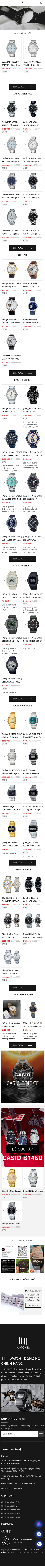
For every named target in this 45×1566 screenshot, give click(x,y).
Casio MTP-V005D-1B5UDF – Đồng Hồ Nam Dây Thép (31, 196)
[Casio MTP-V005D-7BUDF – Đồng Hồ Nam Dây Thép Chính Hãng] (11, 217)
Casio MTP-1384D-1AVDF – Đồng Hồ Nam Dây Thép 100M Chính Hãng (32, 232)
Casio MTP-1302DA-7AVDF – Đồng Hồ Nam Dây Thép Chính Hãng (33, 64)
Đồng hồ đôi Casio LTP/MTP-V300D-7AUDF (10, 972)
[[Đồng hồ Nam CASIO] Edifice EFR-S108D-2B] (11, 482)
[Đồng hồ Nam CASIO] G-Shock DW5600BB (33, 596)
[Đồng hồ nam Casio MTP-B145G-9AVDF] (12, 1178)
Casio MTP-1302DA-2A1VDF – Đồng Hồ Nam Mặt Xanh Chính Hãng (12, 196)
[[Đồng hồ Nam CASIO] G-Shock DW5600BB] (33, 580)
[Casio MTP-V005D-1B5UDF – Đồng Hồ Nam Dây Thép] (33, 181)
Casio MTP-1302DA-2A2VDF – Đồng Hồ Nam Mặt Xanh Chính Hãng (11, 64)
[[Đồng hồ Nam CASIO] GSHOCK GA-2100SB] (11, 665)
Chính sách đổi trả (9, 1506)
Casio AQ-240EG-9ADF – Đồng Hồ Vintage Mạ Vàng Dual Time (12, 736)
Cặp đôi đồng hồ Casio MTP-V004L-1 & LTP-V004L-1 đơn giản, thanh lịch (32, 900)
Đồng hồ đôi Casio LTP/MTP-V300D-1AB (32, 935)
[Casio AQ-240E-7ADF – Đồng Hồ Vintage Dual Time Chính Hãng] (11, 757)
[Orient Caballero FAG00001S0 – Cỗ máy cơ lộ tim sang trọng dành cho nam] (33, 270)
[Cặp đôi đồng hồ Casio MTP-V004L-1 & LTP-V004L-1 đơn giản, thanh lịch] (33, 884)
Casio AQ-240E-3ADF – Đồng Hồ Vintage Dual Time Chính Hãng (33, 736)
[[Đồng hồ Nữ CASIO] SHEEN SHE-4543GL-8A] (33, 1009)
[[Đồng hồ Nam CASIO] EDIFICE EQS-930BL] (11, 439)
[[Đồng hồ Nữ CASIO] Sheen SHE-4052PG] (11, 1009)
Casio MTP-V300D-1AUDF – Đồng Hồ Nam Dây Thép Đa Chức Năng (10, 124)
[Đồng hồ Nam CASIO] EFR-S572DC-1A (33, 497)
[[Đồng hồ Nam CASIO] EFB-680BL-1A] (33, 523)
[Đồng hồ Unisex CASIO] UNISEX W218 (11, 596)
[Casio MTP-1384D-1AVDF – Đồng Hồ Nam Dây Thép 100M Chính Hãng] (33, 217)
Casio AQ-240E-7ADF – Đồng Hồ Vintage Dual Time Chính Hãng (12, 772)
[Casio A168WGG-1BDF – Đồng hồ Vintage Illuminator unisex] (33, 793)
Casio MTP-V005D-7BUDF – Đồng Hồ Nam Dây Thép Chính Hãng (11, 232)
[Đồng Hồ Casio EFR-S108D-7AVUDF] (11, 395)
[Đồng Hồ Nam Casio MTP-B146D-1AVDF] (12, 1211)
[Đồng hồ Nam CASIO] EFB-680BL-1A (33, 538)
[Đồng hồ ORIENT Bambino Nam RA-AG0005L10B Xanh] (33, 306)
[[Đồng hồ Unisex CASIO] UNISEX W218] (11, 580)
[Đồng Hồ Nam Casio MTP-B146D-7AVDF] (33, 1178)
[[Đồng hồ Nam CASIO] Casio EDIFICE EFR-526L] (33, 395)
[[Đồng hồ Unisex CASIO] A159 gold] (11, 829)
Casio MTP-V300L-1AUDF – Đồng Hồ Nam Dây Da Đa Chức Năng (33, 124)
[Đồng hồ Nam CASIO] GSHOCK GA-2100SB (12, 680)
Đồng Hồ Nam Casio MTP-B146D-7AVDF (32, 1191)
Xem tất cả (18, 87)
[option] (11, 1200)
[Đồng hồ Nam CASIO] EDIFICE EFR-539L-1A (33, 454)
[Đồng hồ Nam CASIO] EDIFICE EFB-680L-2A (12, 538)
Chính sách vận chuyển (11, 1517)
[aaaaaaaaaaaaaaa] (22, 17)
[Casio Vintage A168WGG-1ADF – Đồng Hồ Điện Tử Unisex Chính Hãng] (33, 757)
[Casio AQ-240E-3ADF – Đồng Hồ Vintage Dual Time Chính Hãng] (33, 720)
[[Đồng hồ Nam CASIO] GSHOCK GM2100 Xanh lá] (11, 624)
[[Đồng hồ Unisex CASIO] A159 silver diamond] (33, 829)
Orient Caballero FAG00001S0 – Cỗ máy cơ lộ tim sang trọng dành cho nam (33, 285)
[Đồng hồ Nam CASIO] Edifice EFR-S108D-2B (12, 497)
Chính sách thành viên (10, 1509)
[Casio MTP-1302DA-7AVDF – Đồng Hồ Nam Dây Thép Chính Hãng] (33, 48)
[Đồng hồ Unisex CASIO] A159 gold (10, 844)
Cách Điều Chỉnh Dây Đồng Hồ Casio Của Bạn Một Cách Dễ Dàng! (33, 1297)
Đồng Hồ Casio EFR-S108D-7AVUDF (10, 410)
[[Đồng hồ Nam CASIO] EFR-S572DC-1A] (33, 482)
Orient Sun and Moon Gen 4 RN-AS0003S (12, 357)
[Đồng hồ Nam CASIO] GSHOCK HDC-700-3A (33, 639)
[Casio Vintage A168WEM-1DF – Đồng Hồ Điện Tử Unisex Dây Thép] (11, 793)
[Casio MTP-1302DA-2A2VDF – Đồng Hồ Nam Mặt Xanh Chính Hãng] (12, 48)
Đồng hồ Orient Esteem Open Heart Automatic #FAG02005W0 (11, 321)
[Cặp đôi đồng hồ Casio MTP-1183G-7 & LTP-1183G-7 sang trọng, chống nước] (11, 884)
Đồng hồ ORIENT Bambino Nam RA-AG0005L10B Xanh (31, 321)
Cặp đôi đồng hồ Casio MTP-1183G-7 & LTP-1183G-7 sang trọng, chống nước (11, 900)
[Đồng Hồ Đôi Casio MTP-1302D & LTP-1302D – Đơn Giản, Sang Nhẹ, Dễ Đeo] (11, 921)
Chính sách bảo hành (10, 1502)
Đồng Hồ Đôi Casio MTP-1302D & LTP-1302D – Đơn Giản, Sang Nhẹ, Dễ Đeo (10, 936)
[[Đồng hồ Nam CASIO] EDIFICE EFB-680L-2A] (11, 523)
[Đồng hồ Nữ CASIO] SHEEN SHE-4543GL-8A (32, 1025)
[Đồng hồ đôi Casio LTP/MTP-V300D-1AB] (33, 921)
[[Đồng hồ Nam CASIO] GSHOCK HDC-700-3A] (33, 624)
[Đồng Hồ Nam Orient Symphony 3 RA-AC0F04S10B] (11, 270)
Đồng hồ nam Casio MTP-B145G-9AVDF (11, 1191)
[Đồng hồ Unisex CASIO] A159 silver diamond (31, 844)
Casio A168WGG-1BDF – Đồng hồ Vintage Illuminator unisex (33, 808)
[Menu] (3, 3)
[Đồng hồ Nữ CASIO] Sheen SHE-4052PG (11, 1024)
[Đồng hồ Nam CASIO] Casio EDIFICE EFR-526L (33, 410)
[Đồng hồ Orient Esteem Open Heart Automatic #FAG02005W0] (11, 306)
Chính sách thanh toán (10, 1513)
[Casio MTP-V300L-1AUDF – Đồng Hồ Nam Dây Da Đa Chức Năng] (33, 108)
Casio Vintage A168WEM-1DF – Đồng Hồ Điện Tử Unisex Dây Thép (12, 808)
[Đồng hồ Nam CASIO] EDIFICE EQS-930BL (12, 454)
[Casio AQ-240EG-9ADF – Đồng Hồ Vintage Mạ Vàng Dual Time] (11, 720)
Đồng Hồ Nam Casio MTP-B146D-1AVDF (11, 1223)
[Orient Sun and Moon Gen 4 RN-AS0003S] (11, 342)
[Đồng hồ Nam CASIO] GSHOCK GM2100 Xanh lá (12, 640)
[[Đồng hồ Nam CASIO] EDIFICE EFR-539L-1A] (33, 439)
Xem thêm (33, 1305)
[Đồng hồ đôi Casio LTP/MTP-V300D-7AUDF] (11, 957)
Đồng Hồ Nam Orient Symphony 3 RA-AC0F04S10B (11, 285)
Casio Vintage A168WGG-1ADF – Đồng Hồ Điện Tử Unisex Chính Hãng (31, 772)
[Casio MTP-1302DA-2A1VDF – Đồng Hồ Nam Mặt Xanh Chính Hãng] (11, 181)
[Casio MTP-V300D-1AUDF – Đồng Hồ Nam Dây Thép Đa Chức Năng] (11, 108)
